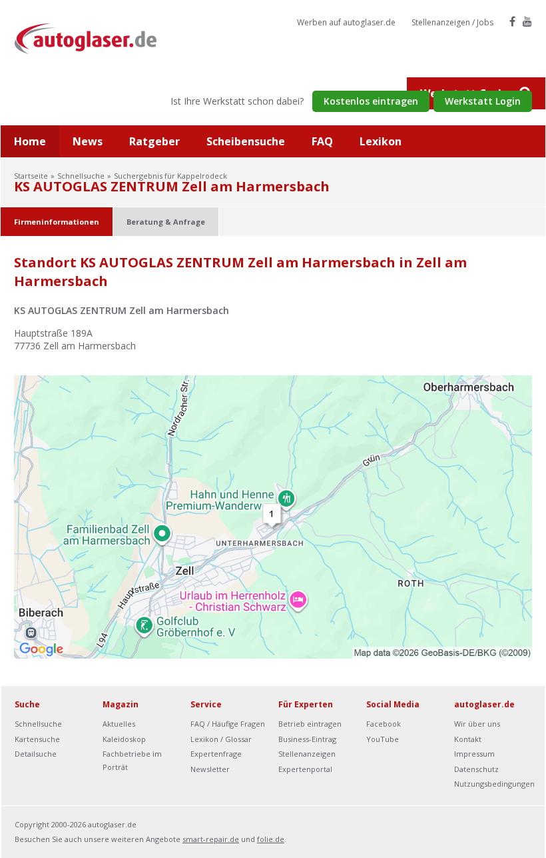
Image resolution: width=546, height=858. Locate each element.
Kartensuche (37, 739)
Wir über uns (477, 724)
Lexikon (381, 141)
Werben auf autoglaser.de (346, 22)
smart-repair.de (210, 839)
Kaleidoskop (124, 739)
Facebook (383, 724)
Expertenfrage (216, 754)
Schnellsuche (81, 176)
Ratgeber (154, 141)
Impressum (474, 754)
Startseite (31, 176)
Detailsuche (36, 754)
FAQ (322, 141)
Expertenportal (305, 769)
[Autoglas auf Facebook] (512, 21)
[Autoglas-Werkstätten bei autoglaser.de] (95, 37)
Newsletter (210, 769)
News (88, 141)
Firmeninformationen (56, 222)
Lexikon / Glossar (221, 739)
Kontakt (467, 739)
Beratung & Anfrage (166, 222)
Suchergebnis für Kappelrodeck (170, 176)
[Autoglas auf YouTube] (527, 21)
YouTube (382, 739)
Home (30, 141)
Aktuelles (119, 724)
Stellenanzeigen (307, 754)
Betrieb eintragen (310, 724)
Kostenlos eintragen (371, 101)
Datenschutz (476, 769)
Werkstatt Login (483, 101)
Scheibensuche (245, 141)
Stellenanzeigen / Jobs (452, 22)
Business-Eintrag (307, 739)
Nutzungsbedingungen (494, 784)
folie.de (270, 839)
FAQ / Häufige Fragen (227, 724)
